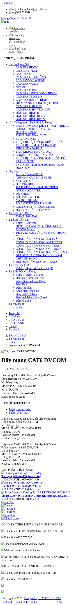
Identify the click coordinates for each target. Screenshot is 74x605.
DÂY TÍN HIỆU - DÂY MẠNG (35, 209)
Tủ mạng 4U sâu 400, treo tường (21, 476)
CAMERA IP (23, 73)
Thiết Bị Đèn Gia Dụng (22, 271)
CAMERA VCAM (27, 83)
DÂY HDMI (23, 193)
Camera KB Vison (26, 70)
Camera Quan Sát (19, 64)
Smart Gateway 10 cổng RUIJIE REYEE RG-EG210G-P (36, 495)
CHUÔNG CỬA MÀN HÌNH (33, 177)
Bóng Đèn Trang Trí (27, 290)
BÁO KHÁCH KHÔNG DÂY (34, 151)
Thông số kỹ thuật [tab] (19, 412)
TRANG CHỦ (17, 335)
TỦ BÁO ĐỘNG (26, 138)
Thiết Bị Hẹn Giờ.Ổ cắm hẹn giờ (34, 268)
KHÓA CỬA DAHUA (29, 148)
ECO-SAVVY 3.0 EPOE (30, 80)
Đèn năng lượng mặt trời (30, 277)
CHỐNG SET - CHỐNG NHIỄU (35, 206)
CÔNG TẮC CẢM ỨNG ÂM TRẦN (38, 239)
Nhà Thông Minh (26, 132)
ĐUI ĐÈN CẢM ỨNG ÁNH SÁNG (37, 261)
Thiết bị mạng (16, 303)
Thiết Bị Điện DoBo (20, 213)
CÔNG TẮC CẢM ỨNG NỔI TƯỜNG (39, 248)
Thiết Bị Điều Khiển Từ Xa (31, 135)
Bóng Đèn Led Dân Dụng (31, 281)
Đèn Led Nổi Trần (26, 294)
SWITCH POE (24, 180)
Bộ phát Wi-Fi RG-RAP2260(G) (21, 485)
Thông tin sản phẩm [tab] (20, 409)
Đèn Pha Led (23, 300)
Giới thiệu (14, 316)
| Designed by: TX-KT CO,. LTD (42, 598)
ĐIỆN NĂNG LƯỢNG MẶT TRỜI (37, 103)
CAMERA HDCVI (27, 67)
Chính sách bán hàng (16, 585)
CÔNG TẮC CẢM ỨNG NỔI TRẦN (38, 245)
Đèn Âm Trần (24, 287)
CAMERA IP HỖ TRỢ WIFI (33, 109)
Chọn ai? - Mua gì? (20, 18)
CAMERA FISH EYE (29, 106)
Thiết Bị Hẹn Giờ (19, 265)
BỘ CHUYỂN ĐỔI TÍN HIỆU (34, 203)
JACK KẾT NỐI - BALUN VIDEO (37, 187)
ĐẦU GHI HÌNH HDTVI (31, 119)
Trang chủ (14, 313)
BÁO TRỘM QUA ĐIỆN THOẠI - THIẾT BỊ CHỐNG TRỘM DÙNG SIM (43, 127)
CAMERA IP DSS (26, 90)
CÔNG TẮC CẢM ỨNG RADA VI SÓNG (41, 252)
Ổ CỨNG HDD (25, 184)
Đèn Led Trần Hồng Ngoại (31, 297)
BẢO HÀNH (16, 322)
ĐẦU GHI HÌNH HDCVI (31, 116)
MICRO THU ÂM (27, 200)
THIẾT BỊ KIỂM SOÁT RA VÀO (36, 145)
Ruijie (19, 307)
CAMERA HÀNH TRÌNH (31, 99)
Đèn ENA (21, 284)
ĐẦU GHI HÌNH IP (28, 112)
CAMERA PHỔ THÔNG (31, 77)
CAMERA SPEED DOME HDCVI (36, 93)
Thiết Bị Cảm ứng (19, 219)
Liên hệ (13, 326)
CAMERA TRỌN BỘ (29, 96)
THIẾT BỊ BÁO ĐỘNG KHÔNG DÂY (39, 141)
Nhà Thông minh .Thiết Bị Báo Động (30, 122)
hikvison (21, 86)
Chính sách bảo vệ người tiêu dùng (24, 592)
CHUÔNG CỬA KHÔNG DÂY (35, 154)
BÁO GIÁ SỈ (16, 319)
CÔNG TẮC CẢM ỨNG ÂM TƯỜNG (39, 242)
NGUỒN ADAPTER (28, 190)
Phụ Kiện (14, 171)
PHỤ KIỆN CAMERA (29, 174)
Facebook (14, 329)
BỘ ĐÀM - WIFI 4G (28, 196)
